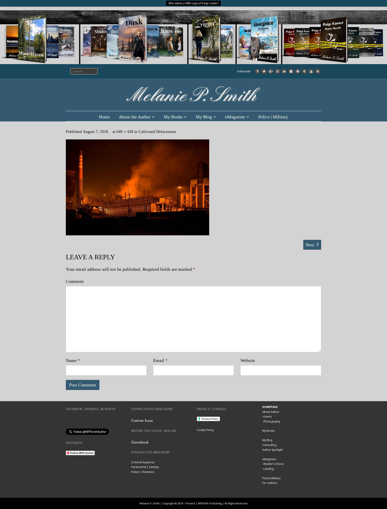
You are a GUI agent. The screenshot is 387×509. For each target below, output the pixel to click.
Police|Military (271, 478)
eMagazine (235, 116)
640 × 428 (124, 131)
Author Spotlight (272, 450)
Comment (75, 281)
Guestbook (140, 442)
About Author (271, 412)
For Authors (269, 483)
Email (160, 360)
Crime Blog (269, 445)
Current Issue (142, 420)
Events (268, 416)
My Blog (204, 116)
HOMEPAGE (270, 407)
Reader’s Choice (274, 464)
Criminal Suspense (143, 462)
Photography (272, 421)
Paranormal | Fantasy (145, 467)
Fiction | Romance (142, 472)
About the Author (134, 116)
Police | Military (273, 116)
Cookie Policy (205, 430)
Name (73, 360)
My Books (173, 116)
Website (248, 360)
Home (104, 116)
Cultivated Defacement (157, 131)
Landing (269, 469)
